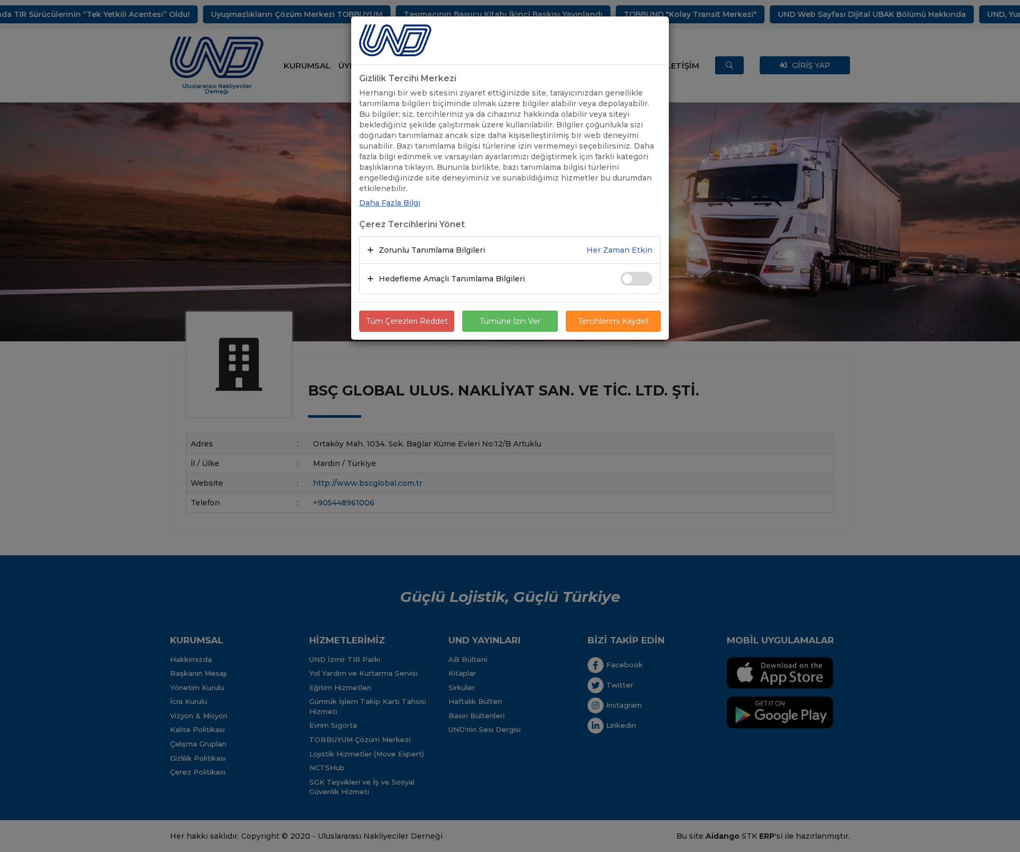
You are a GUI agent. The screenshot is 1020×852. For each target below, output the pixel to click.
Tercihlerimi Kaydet (613, 321)
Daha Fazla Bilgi (389, 203)
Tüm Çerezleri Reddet (407, 321)
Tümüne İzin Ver (510, 321)
